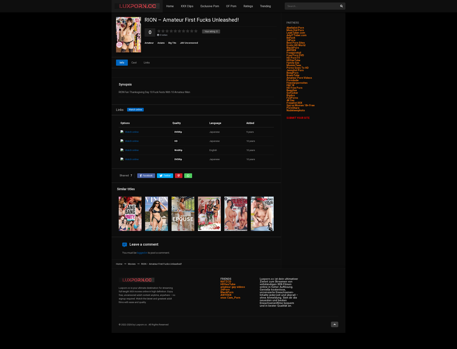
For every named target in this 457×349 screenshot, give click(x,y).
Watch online (135, 109)
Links (147, 62)
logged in (142, 252)
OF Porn (231, 6)
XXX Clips (187, 6)
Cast (134, 62)
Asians (161, 43)
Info (122, 62)
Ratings (248, 6)
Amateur (149, 43)
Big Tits (172, 43)
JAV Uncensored (189, 43)
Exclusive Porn (209, 6)
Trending (265, 6)
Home (170, 6)
